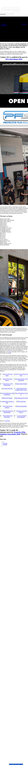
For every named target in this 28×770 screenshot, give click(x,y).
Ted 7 (10, 351)
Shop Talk (24, 24)
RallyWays (7, 420)
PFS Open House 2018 (14, 59)
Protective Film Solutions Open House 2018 (12, 433)
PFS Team (4, 24)
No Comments (3, 25)
